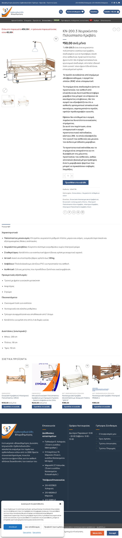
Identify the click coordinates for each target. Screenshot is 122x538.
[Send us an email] (114, 3)
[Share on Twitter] (69, 212)
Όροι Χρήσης (105, 438)
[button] (60, 504)
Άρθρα (96, 20)
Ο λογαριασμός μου (107, 434)
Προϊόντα (37, 20)
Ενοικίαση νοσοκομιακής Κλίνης (75, 202)
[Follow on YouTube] (119, 3)
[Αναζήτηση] (61, 12)
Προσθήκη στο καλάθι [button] (12, 407)
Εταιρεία (27, 20)
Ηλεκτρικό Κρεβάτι (91, 204)
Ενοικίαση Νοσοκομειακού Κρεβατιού (84, 199)
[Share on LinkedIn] (83, 212)
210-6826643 (51, 492)
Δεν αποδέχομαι (32, 527)
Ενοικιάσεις (47, 20)
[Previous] (6, 64)
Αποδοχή (13, 527)
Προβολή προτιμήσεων (52, 527)
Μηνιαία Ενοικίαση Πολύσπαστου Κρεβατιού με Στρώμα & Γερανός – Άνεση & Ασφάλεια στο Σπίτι (45, 397)
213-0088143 (50, 500)
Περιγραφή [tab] (6, 227)
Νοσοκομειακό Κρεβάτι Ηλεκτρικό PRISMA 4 (106, 396)
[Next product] (114, 29)
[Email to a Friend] (74, 212)
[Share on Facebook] (65, 212)
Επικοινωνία (106, 20)
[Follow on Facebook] (112, 3)
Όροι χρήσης (27, 532)
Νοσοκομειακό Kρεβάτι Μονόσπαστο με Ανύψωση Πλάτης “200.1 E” (76, 397)
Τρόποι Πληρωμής (107, 448)
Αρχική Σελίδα (17, 20)
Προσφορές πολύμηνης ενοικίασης (75, 20)
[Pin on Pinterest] (78, 212)
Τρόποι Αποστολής (108, 443)
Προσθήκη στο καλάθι (75, 182)
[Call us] (116, 3)
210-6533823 (50, 485)
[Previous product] (118, 29)
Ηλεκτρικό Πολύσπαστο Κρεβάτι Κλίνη (77, 207)
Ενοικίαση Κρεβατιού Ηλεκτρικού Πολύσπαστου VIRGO (15, 396)
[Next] (55, 64)
